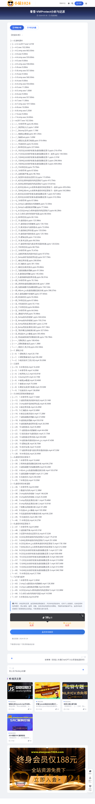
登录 (80, 3)
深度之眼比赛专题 (70, 704)
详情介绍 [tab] (17, 27)
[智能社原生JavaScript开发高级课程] (20, 690)
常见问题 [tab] (32, 27)
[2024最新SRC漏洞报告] (20, 722)
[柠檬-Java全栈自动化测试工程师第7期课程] (47, 690)
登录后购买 (48, 632)
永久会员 (68, 623)
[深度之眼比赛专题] (75, 690)
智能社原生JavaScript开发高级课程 (20, 705)
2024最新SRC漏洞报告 (17, 735)
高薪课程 (54, 15)
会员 (32, 623)
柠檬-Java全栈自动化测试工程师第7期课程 (47, 705)
